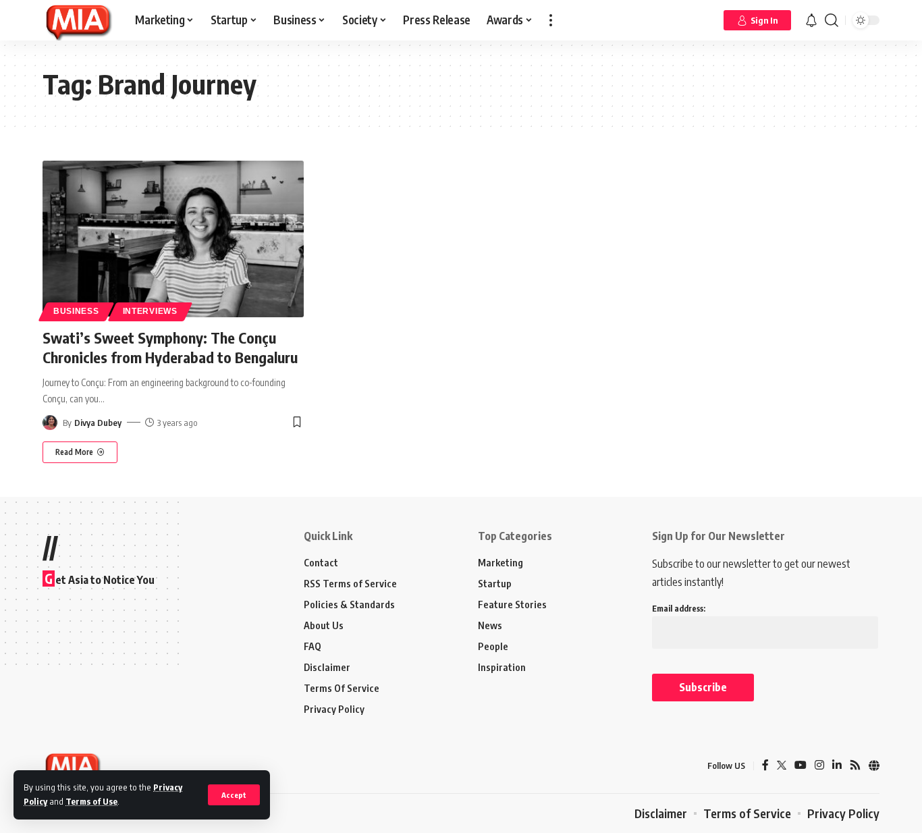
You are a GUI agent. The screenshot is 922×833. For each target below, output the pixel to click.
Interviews (150, 311)
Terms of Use (91, 801)
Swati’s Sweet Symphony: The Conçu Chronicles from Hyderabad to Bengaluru (170, 347)
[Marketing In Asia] (78, 20)
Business (76, 311)
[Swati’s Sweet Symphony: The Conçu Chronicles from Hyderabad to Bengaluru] (173, 239)
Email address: (678, 608)
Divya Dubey (97, 422)
